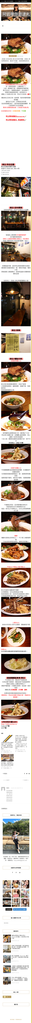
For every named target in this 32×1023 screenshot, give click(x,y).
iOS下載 (4, 728)
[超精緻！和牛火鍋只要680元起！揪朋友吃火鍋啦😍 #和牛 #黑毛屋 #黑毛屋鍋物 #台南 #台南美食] (16, 893)
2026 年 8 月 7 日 (15, 961)
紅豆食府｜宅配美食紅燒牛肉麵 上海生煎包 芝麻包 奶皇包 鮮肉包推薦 (7, 763)
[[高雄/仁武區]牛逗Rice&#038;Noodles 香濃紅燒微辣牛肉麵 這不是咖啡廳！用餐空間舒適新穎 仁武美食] (22, 743)
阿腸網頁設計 (18, 1019)
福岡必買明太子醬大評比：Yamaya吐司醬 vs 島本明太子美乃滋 (20, 937)
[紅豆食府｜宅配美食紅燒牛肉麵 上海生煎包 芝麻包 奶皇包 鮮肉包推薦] (7, 757)
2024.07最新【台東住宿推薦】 (21, 1)
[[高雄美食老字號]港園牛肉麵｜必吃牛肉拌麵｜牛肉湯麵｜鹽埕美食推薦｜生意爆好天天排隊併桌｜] (7, 738)
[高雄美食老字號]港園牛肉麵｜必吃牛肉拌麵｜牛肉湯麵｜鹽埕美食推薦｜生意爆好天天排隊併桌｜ (7, 745)
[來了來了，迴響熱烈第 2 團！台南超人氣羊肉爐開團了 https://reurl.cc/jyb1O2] (7, 893)
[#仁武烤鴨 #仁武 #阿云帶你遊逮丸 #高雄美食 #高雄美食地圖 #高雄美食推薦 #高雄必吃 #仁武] (25, 893)
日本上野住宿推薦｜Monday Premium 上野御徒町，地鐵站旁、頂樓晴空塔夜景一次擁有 (20, 979)
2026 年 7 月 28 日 (15, 972)
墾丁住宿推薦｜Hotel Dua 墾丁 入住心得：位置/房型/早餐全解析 (20, 957)
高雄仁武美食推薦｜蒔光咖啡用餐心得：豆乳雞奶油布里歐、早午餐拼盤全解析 (20, 947)
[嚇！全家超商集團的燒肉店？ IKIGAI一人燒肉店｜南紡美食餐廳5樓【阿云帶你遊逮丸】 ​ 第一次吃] (7, 902)
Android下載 (5, 726)
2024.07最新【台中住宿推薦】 (7, 1)
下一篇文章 (25, 780)
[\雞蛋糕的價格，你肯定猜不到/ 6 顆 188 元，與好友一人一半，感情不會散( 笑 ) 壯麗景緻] (7, 884)
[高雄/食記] (12, 56)
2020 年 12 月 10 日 (20, 56)
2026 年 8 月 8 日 (15, 950)
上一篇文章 (7, 780)
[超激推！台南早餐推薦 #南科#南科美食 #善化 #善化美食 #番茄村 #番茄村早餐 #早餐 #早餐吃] (16, 884)
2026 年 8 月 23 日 (15, 940)
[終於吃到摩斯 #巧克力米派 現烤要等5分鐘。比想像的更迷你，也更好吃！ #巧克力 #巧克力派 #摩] (25, 902)
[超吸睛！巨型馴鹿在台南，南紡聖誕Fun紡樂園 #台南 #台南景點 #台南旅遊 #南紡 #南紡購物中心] (25, 884)
